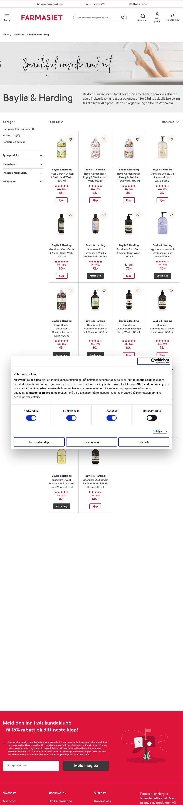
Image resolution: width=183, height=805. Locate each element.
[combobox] (100, 17)
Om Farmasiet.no (60, 801)
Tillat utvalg (91, 442)
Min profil (9, 801)
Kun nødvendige (39, 442)
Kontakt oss (102, 801)
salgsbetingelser (65, 754)
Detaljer (157, 430)
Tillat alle (143, 442)
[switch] (71, 418)
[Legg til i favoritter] (70, 139)
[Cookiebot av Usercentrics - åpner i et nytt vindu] (153, 361)
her (51, 754)
